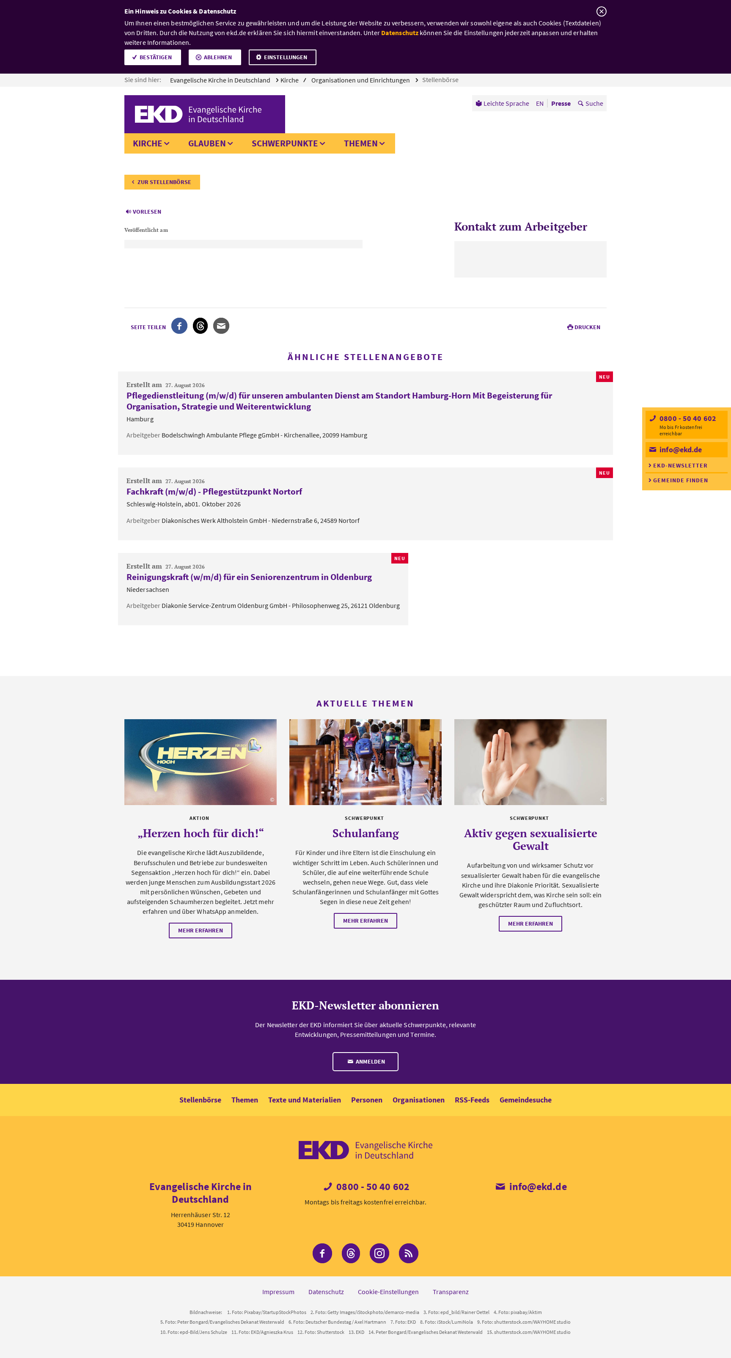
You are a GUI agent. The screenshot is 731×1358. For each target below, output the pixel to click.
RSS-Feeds (472, 1100)
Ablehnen (218, 57)
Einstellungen (285, 57)
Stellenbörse (441, 79)
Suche (594, 103)
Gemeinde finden (680, 480)
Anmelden (370, 1061)
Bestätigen (156, 57)
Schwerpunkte (285, 143)
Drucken (587, 327)
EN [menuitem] (540, 103)
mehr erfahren (200, 930)
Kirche (147, 143)
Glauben (207, 143)
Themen (361, 143)
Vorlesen (147, 211)
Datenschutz (399, 32)
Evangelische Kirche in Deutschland (221, 80)
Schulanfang (366, 833)
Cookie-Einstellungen (388, 1291)
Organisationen (419, 1100)
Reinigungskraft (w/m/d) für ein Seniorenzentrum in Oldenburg (249, 577)
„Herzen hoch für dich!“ (200, 833)
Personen (366, 1100)
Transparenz (451, 1291)
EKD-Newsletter (680, 465)
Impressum (278, 1291)
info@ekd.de (680, 449)
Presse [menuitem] (561, 103)
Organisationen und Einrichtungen (361, 80)
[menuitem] (502, 103)
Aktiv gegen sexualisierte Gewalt (530, 839)
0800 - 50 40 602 (687, 418)
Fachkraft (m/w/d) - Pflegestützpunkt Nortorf (214, 491)
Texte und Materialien (304, 1100)
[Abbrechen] (601, 11)
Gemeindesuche (526, 1100)
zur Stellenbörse (164, 182)
